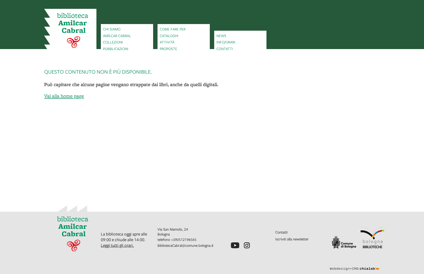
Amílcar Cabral (117, 35)
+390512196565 (184, 239)
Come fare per (173, 28)
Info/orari (225, 41)
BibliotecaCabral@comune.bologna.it (185, 245)
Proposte (168, 48)
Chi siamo (111, 28)
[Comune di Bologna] (344, 242)
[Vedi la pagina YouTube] (235, 245)
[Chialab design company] (355, 264)
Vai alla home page (64, 96)
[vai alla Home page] (70, 31)
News (221, 35)
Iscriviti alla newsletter (292, 238)
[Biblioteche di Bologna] (372, 237)
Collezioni (113, 41)
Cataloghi (169, 35)
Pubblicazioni (115, 48)
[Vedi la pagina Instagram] (247, 245)
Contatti (224, 48)
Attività (167, 41)
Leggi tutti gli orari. (117, 245)
